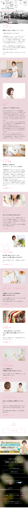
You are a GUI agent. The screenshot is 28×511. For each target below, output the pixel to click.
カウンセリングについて (11, 4)
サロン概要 (5, 495)
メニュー (11, 1)
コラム (16, 3)
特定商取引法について (11, 6)
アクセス (24, 488)
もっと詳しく (6, 188)
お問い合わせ (16, 6)
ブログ (20, 3)
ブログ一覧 (14, 430)
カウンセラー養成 (7, 6)
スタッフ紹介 (16, 495)
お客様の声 (22, 495)
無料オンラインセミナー (25, 4)
